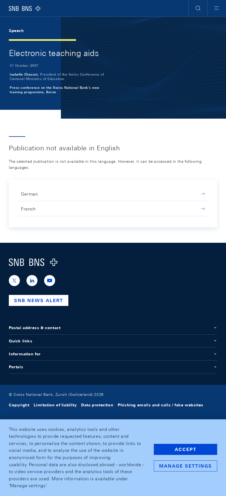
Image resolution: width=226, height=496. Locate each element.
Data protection (97, 404)
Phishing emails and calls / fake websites (160, 404)
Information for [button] (25, 353)
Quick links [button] (21, 340)
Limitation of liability (55, 404)
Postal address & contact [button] (34, 327)
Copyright (19, 404)
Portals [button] (16, 366)
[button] (198, 8)
